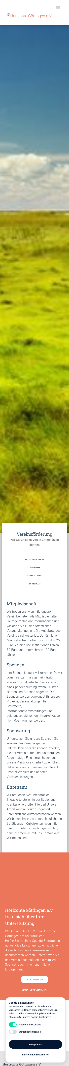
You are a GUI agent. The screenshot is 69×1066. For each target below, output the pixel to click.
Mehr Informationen (34, 990)
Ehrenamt (34, 583)
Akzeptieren (35, 1044)
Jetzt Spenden (34, 979)
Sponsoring (34, 575)
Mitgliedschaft (34, 559)
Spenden (34, 567)
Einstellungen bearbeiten (35, 1054)
